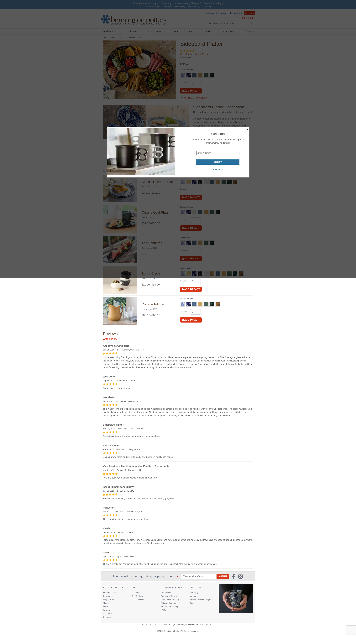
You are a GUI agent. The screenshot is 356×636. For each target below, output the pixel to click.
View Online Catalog (170, 599)
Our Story (194, 592)
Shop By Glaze (109, 592)
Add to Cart (192, 289)
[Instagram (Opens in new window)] (240, 576)
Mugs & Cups (109, 599)
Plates (105, 603)
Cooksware (108, 596)
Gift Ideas (107, 617)
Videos (193, 596)
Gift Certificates (138, 599)
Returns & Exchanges (170, 606)
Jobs (192, 603)
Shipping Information (170, 603)
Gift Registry (137, 596)
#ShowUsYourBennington (201, 599)
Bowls (105, 606)
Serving (106, 610)
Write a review (110, 339)
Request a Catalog (169, 596)
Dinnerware (108, 613)
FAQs (163, 610)
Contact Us (166, 592)
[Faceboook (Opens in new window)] (233, 576)
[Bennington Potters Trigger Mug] (236, 598)
